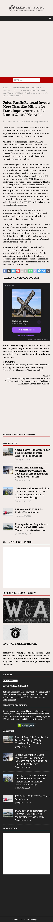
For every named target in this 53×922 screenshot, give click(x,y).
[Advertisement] (26, 49)
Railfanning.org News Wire (27, 88)
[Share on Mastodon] (35, 271)
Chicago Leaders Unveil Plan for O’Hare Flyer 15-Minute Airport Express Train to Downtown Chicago (32, 493)
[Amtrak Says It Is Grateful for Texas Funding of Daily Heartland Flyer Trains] (8, 452)
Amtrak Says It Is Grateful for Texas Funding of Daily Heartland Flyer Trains (32, 452)
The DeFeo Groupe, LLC (39, 692)
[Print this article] (26, 271)
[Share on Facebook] (5, 271)
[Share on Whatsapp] (30, 271)
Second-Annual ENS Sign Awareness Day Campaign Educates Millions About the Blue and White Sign (31, 472)
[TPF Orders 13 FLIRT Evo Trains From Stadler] (8, 512)
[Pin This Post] (18, 271)
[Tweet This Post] (9, 271)
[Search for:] (26, 80)
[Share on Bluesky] (43, 271)
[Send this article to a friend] (22, 271)
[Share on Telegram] (39, 271)
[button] (49, 18)
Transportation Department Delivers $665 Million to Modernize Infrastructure (31, 527)
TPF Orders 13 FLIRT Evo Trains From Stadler (29, 511)
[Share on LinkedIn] (13, 271)
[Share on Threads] (48, 271)
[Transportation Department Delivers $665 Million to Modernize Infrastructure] (8, 526)
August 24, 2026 (24, 516)
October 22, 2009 (12, 121)
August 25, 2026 (24, 459)
